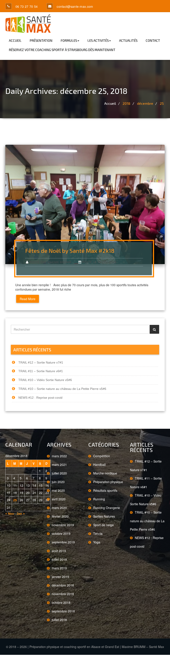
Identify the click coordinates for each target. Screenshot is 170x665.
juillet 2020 (59, 473)
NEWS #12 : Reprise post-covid (40, 397)
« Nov (9, 513)
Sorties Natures (104, 516)
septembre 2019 (63, 542)
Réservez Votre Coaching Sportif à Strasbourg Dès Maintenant (62, 50)
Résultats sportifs (105, 490)
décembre (145, 103)
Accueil (15, 40)
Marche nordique (105, 473)
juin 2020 (58, 482)
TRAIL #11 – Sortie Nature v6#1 (40, 371)
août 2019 (59, 551)
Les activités (98, 40)
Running (99, 499)
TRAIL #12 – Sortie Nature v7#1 (40, 362)
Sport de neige (103, 525)
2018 (126, 103)
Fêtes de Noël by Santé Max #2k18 (69, 250)
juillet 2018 (59, 619)
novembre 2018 (63, 594)
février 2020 (60, 516)
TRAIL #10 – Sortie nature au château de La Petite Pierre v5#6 (62, 389)
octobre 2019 (61, 533)
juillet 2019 (59, 559)
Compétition (101, 456)
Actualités (128, 40)
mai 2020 (58, 490)
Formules (69, 40)
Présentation (41, 40)
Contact (153, 40)
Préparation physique (108, 482)
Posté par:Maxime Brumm (50, 262)
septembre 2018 (63, 611)
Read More (27, 299)
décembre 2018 (63, 585)
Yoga (96, 542)
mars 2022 (59, 456)
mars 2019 (59, 568)
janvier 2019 (60, 576)
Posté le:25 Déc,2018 (99, 262)
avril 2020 (59, 499)
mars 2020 (59, 507)
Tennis (97, 533)
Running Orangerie (106, 507)
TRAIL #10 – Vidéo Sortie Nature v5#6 (45, 380)
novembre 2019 (63, 525)
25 (162, 103)
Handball (99, 464)
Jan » (21, 513)
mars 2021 (59, 464)
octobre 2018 (61, 602)
